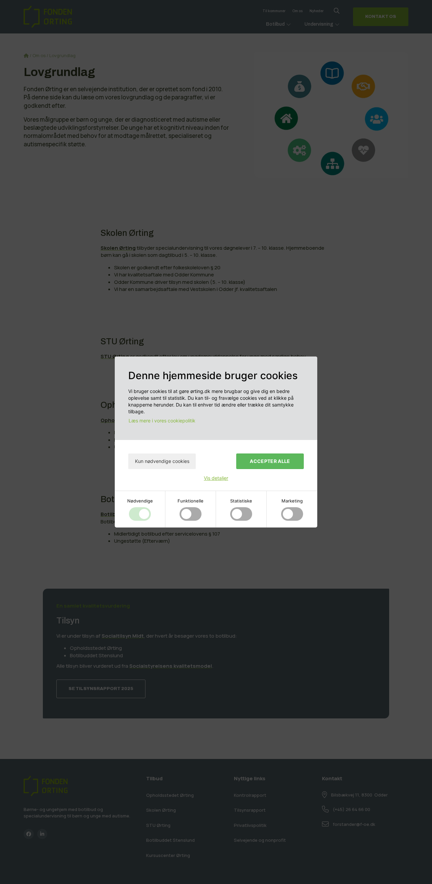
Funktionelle (191, 501)
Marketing (292, 501)
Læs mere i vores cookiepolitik (162, 420)
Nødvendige (140, 501)
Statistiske (241, 501)
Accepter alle (270, 461)
